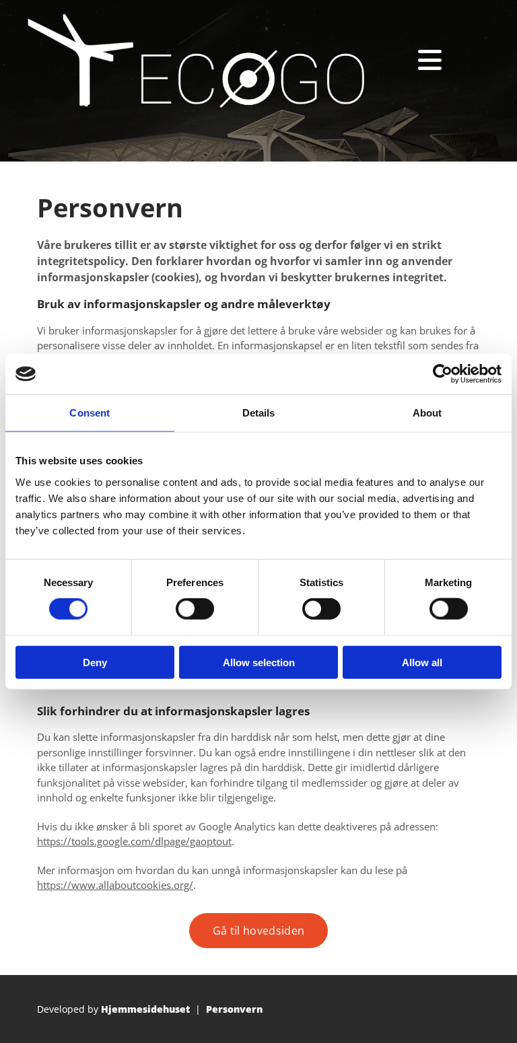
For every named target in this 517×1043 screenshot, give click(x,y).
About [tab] (427, 413)
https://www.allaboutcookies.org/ (115, 885)
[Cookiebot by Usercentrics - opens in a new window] (443, 374)
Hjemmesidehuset (145, 1009)
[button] (258, 930)
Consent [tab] (89, 413)
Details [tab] (258, 413)
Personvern (234, 1009)
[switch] (195, 609)
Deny (95, 662)
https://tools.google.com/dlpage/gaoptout (134, 841)
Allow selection (259, 662)
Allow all (422, 662)
